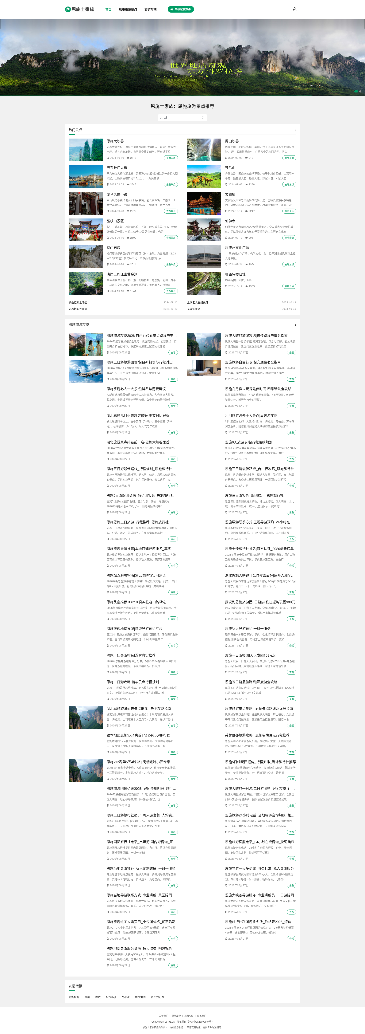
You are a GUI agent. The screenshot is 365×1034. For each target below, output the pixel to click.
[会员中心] (294, 9)
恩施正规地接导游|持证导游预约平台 (134, 628)
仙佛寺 (230, 220)
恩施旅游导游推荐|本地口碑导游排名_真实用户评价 (146, 548)
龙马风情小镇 (117, 194)
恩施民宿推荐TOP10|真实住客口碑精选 (136, 601)
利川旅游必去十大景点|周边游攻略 (251, 415)
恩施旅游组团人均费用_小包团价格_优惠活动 (141, 921)
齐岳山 (230, 167)
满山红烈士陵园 (78, 302)
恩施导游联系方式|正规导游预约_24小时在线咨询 (262, 521)
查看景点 (170, 157)
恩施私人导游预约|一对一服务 (248, 628)
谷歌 (98, 997)
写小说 (126, 997)
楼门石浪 (113, 247)
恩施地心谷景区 (78, 309)
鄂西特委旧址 (235, 274)
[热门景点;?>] (295, 130)
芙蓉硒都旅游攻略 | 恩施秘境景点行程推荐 (257, 735)
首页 (108, 9)
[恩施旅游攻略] (79, 13)
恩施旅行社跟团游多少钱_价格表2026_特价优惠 (261, 921)
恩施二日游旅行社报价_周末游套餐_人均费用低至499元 (149, 814)
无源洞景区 (193, 309)
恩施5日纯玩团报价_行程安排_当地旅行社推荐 (260, 761)
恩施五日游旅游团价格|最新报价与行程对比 (140, 362)
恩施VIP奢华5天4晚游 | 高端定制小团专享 (138, 761)
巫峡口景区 (115, 220)
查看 (173, 352)
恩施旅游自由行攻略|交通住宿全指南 (253, 362)
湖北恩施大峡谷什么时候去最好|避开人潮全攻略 (261, 575)
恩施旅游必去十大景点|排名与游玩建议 (136, 388)
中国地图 (140, 997)
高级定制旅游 (182, 9)
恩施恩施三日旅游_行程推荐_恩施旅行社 (138, 521)
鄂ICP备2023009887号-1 (200, 1021)
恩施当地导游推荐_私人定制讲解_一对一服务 (141, 868)
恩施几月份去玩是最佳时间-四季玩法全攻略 (258, 388)
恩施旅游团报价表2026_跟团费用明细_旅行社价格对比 (148, 788)
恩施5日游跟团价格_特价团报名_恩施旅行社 (140, 495)
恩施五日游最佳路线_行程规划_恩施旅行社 (139, 468)
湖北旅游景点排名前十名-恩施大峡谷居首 (138, 441)
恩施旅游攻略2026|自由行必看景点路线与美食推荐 (145, 335)
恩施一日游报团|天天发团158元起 (250, 655)
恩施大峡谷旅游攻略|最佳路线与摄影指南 (256, 335)
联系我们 (201, 1015)
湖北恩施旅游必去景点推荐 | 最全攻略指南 (139, 708)
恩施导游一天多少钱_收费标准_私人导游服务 (259, 868)
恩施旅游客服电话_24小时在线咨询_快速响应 (259, 841)
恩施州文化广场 (237, 247)
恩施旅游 (74, 997)
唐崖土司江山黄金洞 (122, 274)
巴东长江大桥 (117, 167)
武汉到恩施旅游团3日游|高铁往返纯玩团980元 (260, 601)
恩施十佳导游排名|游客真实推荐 (131, 655)
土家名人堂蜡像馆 (197, 302)
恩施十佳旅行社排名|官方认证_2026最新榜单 (259, 548)
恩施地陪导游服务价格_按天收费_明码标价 (139, 948)
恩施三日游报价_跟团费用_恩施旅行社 (254, 495)
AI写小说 (111, 997)
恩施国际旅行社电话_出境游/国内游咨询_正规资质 (145, 841)
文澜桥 (230, 194)
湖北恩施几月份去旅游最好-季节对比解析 (138, 415)
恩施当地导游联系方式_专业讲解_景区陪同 (139, 894)
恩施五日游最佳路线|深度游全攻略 (251, 681)
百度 (87, 997)
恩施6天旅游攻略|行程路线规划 (248, 441)
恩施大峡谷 (115, 140)
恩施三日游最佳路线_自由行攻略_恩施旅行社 (259, 468)
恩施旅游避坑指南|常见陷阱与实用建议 (136, 575)
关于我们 (163, 1015)
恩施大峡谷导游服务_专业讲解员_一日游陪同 (259, 894)
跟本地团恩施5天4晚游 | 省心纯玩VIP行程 (138, 735)
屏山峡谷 (232, 140)
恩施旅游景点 (128, 9)
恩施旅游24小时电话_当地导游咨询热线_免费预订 (263, 814)
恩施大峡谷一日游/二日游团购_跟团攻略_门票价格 (263, 788)
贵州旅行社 (157, 997)
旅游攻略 (150, 9)
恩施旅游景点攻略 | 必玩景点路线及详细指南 (259, 708)
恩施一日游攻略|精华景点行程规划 (133, 681)
